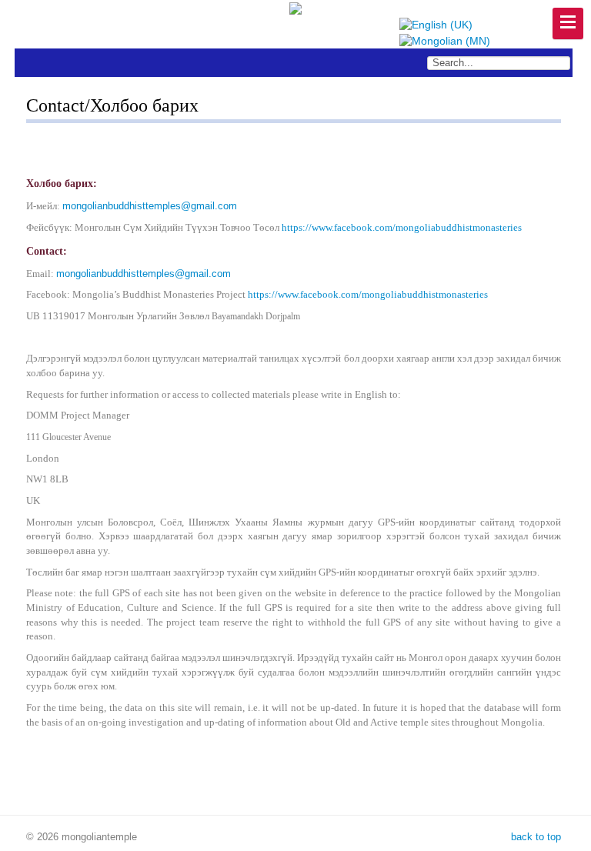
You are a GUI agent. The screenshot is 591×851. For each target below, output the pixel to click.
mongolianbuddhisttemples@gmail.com (149, 206)
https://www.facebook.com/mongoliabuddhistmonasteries (402, 227)
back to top (534, 837)
